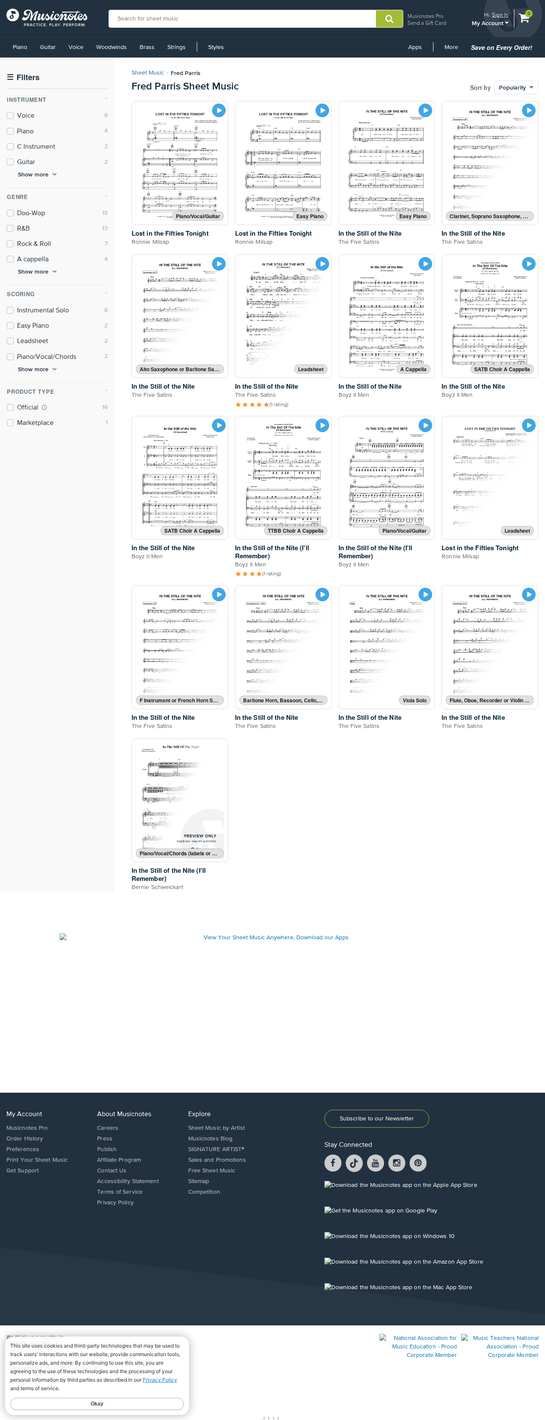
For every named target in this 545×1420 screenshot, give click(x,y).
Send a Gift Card (426, 23)
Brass (147, 47)
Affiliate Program (119, 1160)
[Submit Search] (389, 18)
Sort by (480, 87)
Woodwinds (111, 47)
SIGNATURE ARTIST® (216, 1149)
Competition (204, 1192)
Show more (33, 174)
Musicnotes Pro (425, 16)
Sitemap (198, 1181)
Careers (107, 1128)
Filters (23, 77)
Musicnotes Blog (210, 1139)
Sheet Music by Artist (216, 1128)
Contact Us (111, 1171)
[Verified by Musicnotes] (44, 407)
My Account (488, 23)
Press (104, 1139)
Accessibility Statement (127, 1181)
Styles (216, 47)
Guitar (48, 47)
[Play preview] (219, 110)
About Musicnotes (124, 1114)
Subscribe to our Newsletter (377, 1119)
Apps (415, 47)
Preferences (22, 1149)
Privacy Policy (115, 1203)
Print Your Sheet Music (37, 1160)
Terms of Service (120, 1192)
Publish (107, 1149)
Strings (176, 47)
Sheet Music (148, 73)
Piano (20, 47)
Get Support (22, 1171)
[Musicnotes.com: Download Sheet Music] (46, 17)
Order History (24, 1139)
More (454, 50)
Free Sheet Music (211, 1171)
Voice (76, 47)
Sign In (500, 15)
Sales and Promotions (217, 1160)
